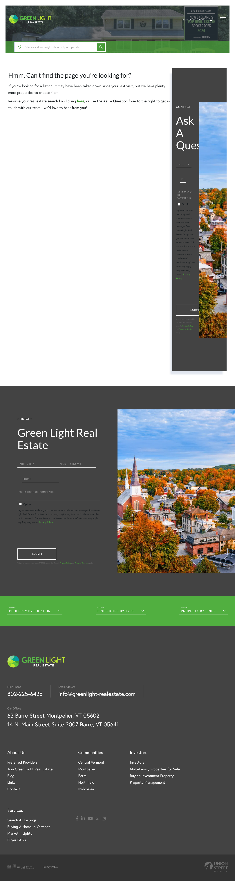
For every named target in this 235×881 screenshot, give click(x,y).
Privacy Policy (187, 326)
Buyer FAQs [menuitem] (16, 839)
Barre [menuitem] (82, 775)
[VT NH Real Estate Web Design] (216, 867)
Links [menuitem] (11, 782)
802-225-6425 (25, 694)
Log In (200, 19)
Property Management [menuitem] (147, 782)
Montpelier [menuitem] (86, 769)
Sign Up (187, 19)
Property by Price (198, 611)
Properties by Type (115, 611)
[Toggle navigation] (223, 19)
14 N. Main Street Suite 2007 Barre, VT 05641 (63, 724)
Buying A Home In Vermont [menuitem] (28, 826)
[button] (101, 47)
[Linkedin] (83, 818)
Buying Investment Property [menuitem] (152, 775)
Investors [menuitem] (137, 762)
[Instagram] (104, 818)
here (80, 100)
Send (195, 310)
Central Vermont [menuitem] (91, 762)
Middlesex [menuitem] (86, 788)
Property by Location (30, 611)
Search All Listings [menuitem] (22, 820)
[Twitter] (97, 818)
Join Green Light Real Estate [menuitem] (30, 769)
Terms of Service (185, 329)
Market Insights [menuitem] (19, 833)
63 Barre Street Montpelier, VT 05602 (53, 715)
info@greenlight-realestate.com (96, 694)
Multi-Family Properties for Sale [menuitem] (155, 769)
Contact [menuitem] (13, 788)
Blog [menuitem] (10, 775)
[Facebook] (77, 818)
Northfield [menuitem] (86, 782)
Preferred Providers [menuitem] (22, 762)
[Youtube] (90, 818)
